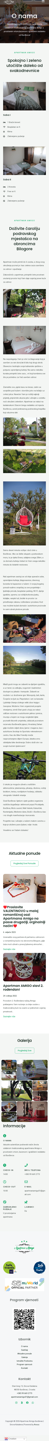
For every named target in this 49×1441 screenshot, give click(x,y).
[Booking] (22, 1402)
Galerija (24, 1357)
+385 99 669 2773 (24, 1393)
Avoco (36, 1425)
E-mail (28, 1186)
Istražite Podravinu (25, 1361)
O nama (24, 1346)
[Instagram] (16, 1402)
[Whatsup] (33, 1402)
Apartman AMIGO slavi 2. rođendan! (23, 988)
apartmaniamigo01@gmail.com (24, 1397)
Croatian (12, 1439)
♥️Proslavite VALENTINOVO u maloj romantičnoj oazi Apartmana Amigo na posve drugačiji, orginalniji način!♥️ (24, 916)
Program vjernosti (24, 1364)
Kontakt (24, 1368)
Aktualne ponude (24, 1353)
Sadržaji (24, 1350)
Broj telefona (33, 1170)
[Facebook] (27, 1402)
